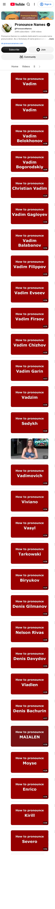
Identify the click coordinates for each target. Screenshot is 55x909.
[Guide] (4, 4)
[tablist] (27, 66)
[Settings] (34, 4)
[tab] (14, 66)
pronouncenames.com (13, 43)
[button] (39, 66)
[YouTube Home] (17, 4)
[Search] (28, 4)
